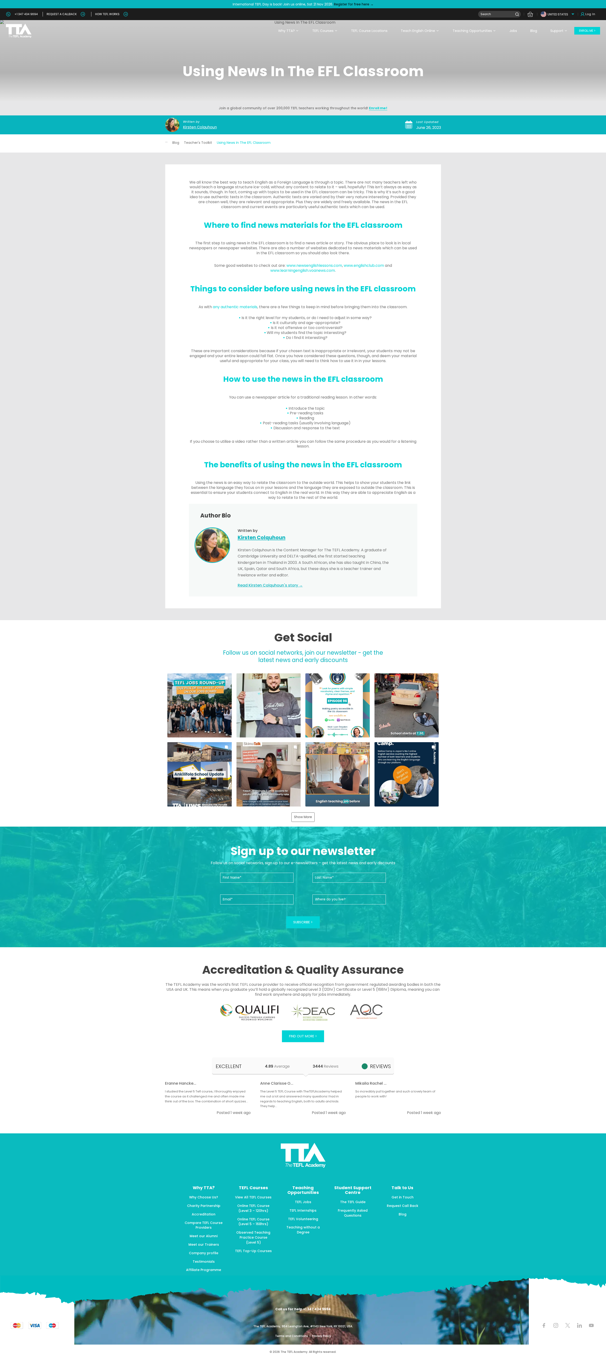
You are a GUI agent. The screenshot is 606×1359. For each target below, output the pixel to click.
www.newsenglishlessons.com (314, 265)
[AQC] (366, 1011)
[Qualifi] (249, 1012)
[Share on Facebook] (544, 1325)
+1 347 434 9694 (26, 14)
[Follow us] (579, 1325)
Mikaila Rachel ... (371, 1083)
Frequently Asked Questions (353, 1213)
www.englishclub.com (364, 265)
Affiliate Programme (203, 1269)
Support (556, 30)
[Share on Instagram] (556, 1325)
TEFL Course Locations (369, 30)
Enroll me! (378, 108)
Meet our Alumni (204, 1236)
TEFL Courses (323, 30)
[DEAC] (312, 1012)
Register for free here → (353, 4)
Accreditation (203, 1214)
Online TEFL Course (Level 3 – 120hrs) (253, 1208)
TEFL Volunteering (303, 1219)
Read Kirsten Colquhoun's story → (270, 585)
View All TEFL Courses (253, 1197)
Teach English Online (418, 30)
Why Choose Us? (203, 1197)
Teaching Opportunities (472, 30)
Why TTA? (286, 30)
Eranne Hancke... (180, 1083)
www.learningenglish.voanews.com (302, 270)
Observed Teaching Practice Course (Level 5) (253, 1237)
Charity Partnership (203, 1205)
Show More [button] (303, 817)
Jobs (513, 30)
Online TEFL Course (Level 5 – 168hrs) (253, 1222)
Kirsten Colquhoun (200, 127)
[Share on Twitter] (567, 1325)
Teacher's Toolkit (198, 142)
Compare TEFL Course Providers (204, 1225)
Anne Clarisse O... (276, 1083)
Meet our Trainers (203, 1244)
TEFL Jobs (303, 1202)
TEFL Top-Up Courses (253, 1251)
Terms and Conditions (292, 1336)
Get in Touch (403, 1197)
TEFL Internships (303, 1210)
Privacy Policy (321, 1336)
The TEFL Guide (352, 1202)
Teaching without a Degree (303, 1230)
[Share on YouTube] (591, 1325)
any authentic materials (235, 307)
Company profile (203, 1253)
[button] (199, 705)
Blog (533, 30)
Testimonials (204, 1261)
